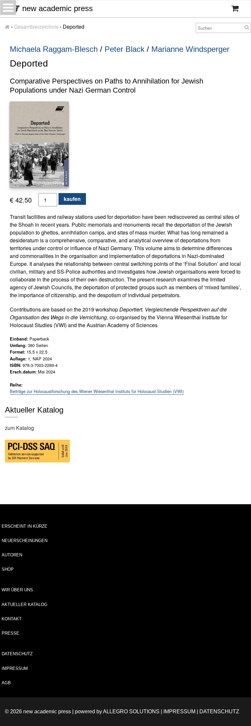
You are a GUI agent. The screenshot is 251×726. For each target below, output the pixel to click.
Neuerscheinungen (24, 540)
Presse (10, 633)
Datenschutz (17, 653)
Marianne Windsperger (190, 49)
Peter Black (124, 49)
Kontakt (12, 618)
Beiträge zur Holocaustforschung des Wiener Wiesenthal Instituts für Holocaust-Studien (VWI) (97, 391)
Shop (8, 569)
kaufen (72, 199)
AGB (6, 682)
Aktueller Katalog (24, 604)
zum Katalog (19, 427)
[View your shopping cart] (235, 8)
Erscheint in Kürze (24, 526)
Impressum (15, 668)
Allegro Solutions (131, 711)
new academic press (56, 8)
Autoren (12, 554)
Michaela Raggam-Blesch (54, 49)
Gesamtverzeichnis (36, 26)
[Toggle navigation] (8, 7)
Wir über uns (17, 589)
